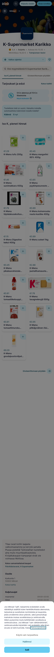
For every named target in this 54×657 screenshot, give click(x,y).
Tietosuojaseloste (38, 628)
